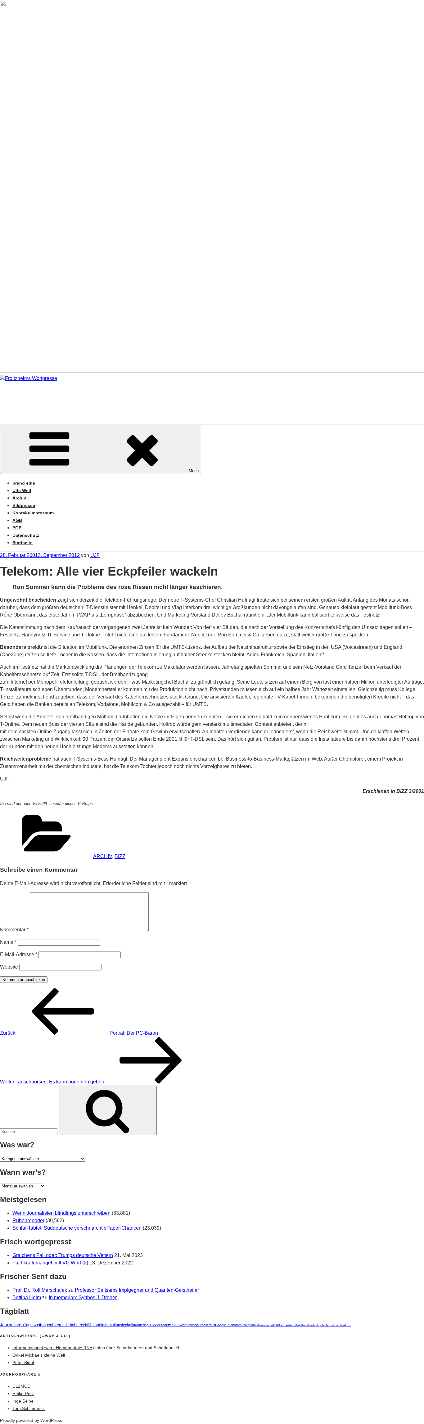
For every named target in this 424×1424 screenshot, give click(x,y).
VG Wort (180, 1325)
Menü (194, 470)
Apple (320, 1325)
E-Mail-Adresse (18, 954)
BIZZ (120, 856)
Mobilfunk (301, 1325)
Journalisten (12, 1324)
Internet (59, 1325)
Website (9, 967)
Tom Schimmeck (28, 1408)
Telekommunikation (240, 1325)
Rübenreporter (28, 1220)
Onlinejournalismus (201, 1325)
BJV (276, 1325)
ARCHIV (102, 856)
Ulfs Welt (21, 490)
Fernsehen (287, 1325)
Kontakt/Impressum (33, 512)
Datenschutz (25, 535)
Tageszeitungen (38, 1324)
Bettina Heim (26, 1297)
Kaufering (141, 1325)
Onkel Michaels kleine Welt (38, 1355)
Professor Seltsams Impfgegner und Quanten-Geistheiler (137, 1290)
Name (8, 942)
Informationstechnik (117, 1325)
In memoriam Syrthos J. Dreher (83, 1297)
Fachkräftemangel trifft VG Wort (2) (50, 1262)
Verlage (94, 1325)
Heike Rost (23, 1393)
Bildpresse (23, 505)
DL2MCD (21, 1386)
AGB (17, 520)
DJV (151, 1325)
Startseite (22, 542)
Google (220, 1325)
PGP (16, 527)
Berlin (312, 1325)
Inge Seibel (23, 1401)
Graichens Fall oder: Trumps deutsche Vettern (62, 1255)
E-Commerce (264, 1325)
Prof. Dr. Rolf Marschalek (39, 1290)
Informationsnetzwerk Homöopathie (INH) (53, 1347)
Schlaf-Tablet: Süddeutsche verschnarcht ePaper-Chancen (77, 1228)
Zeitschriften (164, 1325)
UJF (95, 555)
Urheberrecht (77, 1325)
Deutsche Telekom (338, 1325)
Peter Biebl (23, 1362)
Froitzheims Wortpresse (89, 397)
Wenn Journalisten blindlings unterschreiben (61, 1213)
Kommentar (14, 929)
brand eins (23, 483)
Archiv (19, 497)
